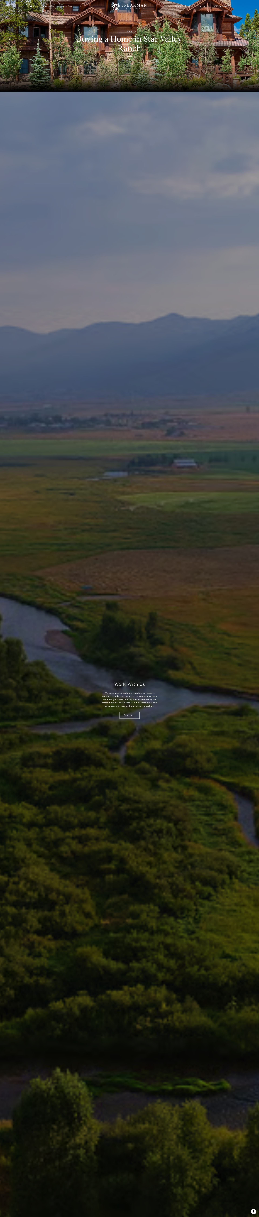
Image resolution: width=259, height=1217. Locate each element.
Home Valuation (183, 6)
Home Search (68, 6)
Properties (48, 6)
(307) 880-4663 (221, 6)
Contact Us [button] (130, 715)
